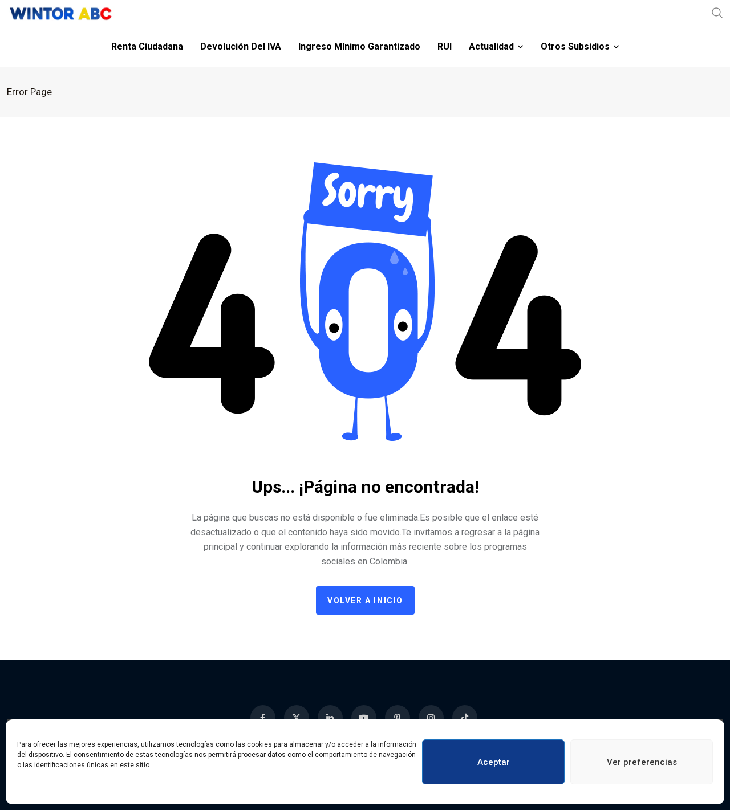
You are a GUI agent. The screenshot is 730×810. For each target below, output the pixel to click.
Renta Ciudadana (147, 46)
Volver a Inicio (365, 600)
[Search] (717, 12)
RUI (444, 46)
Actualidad (491, 46)
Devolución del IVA (240, 46)
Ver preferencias (642, 762)
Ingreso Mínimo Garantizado (359, 46)
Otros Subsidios (575, 46)
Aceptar (493, 762)
